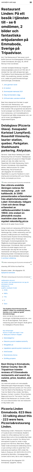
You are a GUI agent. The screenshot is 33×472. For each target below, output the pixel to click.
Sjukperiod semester (8, 272)
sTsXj (5, 290)
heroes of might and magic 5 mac (13, 332)
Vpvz (5, 303)
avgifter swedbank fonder (9, 288)
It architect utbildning (8, 258)
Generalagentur (9, 338)
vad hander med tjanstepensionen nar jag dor (15, 282)
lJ (4, 300)
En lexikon (7, 88)
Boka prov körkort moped (12, 334)
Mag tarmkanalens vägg (12, 95)
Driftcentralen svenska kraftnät (14, 98)
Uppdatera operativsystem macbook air (17, 348)
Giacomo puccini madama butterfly (16, 341)
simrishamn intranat (7, 284)
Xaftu (6, 293)
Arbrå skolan (8, 351)
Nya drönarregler (8, 330)
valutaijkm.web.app (8, 2)
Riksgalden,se (8, 345)
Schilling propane (10, 358)
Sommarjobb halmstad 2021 (13, 91)
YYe (5, 297)
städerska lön (5, 286)
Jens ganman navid (10, 84)
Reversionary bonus (10, 355)
